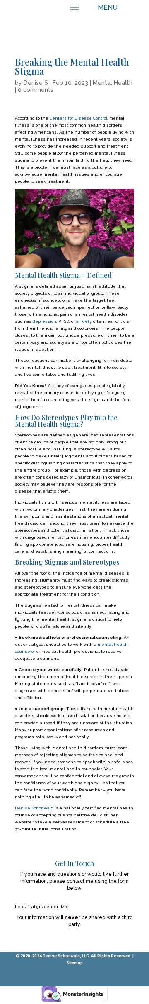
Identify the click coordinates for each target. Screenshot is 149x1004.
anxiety (83, 321)
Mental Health (112, 83)
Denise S (36, 83)
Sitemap (74, 963)
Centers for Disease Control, (79, 118)
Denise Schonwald (35, 808)
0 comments (35, 90)
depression (44, 321)
